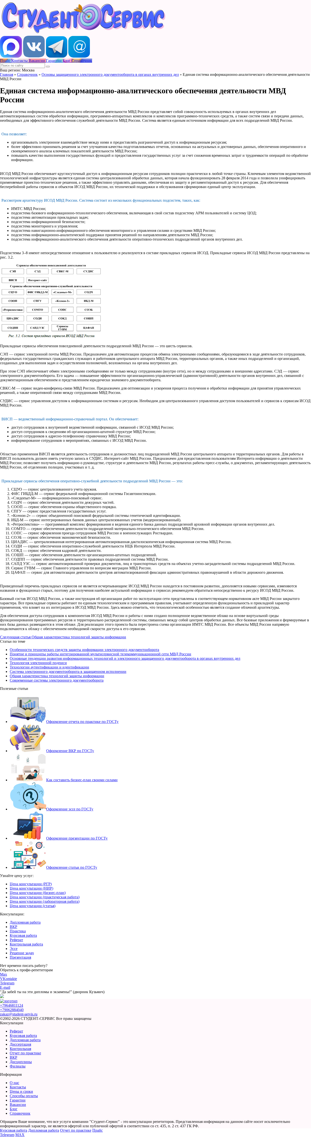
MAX (20, 1135)
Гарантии (18, 1100)
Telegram (7, 983)
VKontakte (8, 979)
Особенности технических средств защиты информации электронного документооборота (84, 650)
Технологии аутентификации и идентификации (49, 667)
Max (3, 974)
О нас (14, 1083)
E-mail (5, 987)
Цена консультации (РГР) (31, 884)
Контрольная (20, 1049)
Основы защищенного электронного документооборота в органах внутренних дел (110, 74)
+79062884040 (12, 1010)
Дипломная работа (25, 922)
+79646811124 (11, 1005)
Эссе (13, 948)
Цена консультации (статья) (32, 906)
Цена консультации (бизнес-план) (38, 893)
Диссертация (20, 1044)
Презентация (20, 957)
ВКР (13, 927)
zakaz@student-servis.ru (18, 1014)
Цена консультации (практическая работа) (44, 897)
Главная (6, 74)
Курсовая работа (23, 935)
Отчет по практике (25, 1053)
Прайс (97, 1130)
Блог (13, 1109)
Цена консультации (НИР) (31, 888)
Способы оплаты (24, 1096)
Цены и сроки (21, 1091)
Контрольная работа (26, 944)
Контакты (18, 1087)
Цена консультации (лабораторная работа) (44, 901)
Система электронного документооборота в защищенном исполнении (68, 671)
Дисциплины (21, 1062)
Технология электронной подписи (38, 663)
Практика (18, 931)
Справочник (27, 74)
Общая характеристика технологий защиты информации (57, 676)
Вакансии (18, 1104)
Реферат (16, 940)
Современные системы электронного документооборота (57, 680)
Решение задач (22, 953)
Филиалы (18, 1066)
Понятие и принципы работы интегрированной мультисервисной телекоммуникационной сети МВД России (100, 654)
